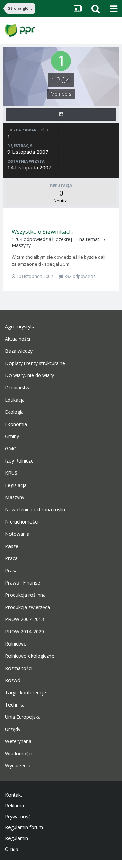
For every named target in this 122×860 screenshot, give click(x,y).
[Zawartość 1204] (61, 114)
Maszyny (21, 245)
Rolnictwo (16, 644)
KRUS (11, 473)
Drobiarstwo (19, 388)
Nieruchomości (21, 522)
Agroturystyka (20, 327)
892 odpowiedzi (80, 276)
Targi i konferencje (25, 693)
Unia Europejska (23, 717)
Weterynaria (18, 741)
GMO (11, 449)
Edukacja (15, 400)
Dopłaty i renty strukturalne (35, 363)
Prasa (11, 571)
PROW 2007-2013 (24, 619)
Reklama (14, 805)
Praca (11, 558)
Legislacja (16, 485)
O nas (11, 849)
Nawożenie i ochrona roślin (35, 510)
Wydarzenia (17, 766)
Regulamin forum (24, 827)
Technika (15, 705)
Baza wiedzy (19, 351)
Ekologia (14, 412)
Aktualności (17, 339)
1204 (17, 239)
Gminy (12, 436)
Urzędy (12, 729)
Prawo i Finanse (22, 583)
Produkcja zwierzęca (27, 607)
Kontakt (13, 795)
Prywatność (18, 816)
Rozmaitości (18, 668)
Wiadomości (18, 754)
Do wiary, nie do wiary (29, 375)
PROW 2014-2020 (24, 632)
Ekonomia (16, 424)
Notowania (17, 534)
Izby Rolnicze (19, 461)
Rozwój (13, 680)
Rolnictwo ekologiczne (29, 656)
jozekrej (63, 239)
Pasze (11, 546)
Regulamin (16, 838)
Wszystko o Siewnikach (42, 232)
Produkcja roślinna (25, 595)
